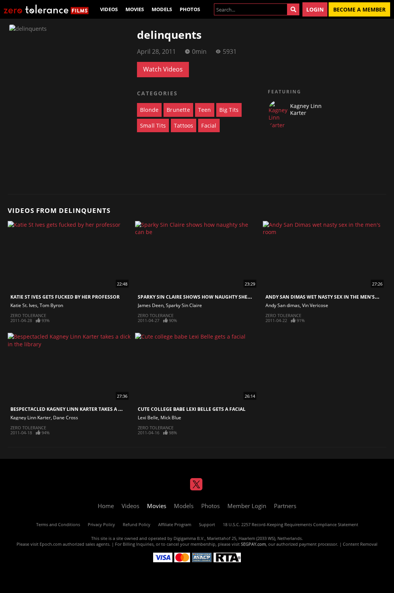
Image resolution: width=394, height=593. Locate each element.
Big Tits (229, 109)
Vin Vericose (315, 305)
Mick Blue (170, 417)
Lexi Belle (148, 417)
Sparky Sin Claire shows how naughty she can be (201, 297)
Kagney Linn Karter (30, 417)
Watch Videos (163, 69)
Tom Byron (51, 305)
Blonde (149, 109)
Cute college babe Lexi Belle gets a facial (191, 409)
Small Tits (153, 125)
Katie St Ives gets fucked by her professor (65, 297)
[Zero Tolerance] (46, 9)
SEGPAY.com (253, 544)
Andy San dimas (282, 305)
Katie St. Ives (23, 305)
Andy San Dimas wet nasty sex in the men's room (328, 297)
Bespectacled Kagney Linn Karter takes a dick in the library (88, 409)
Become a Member (359, 9)
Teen (204, 109)
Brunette (178, 109)
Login (315, 9)
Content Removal (360, 544)
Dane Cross (65, 417)
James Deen (151, 305)
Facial (208, 125)
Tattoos (183, 125)
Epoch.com (51, 544)
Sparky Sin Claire (184, 305)
